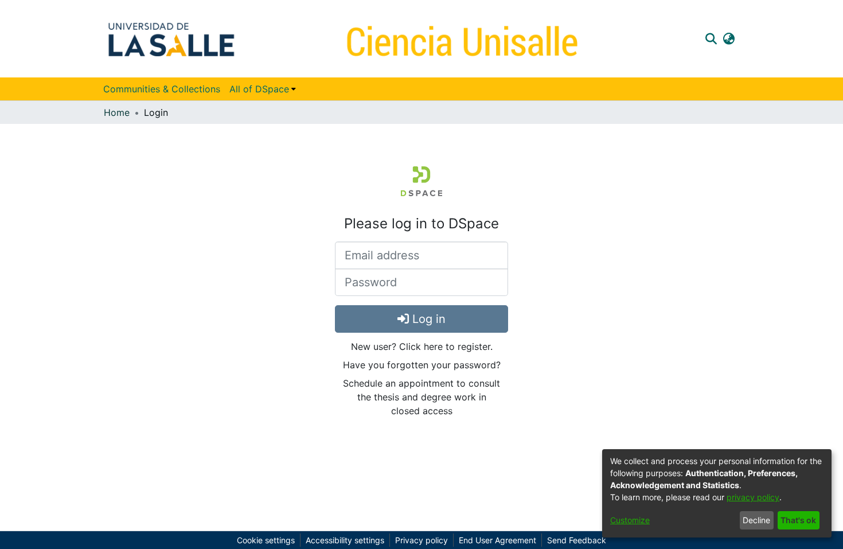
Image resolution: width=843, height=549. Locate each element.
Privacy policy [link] (421, 540)
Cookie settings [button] (266, 540)
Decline (756, 520)
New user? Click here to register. (422, 346)
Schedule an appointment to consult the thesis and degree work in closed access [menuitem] (421, 396)
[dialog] (717, 493)
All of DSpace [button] (259, 89)
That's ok (798, 520)
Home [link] (117, 112)
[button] (711, 38)
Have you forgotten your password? (422, 365)
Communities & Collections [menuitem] (161, 89)
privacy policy (753, 497)
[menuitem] (262, 88)
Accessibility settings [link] (345, 540)
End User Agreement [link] (497, 540)
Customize (630, 520)
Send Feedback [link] (576, 540)
